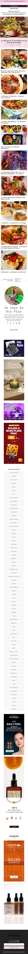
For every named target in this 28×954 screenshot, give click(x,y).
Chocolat (13, 537)
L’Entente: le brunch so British (13, 272)
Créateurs (13, 551)
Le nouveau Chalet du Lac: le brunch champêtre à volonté (12, 172)
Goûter (14, 594)
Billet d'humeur (14, 497)
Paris (14, 648)
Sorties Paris (14, 691)
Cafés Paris (14, 533)
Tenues (14, 698)
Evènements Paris (14, 569)
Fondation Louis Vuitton (14, 576)
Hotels (14, 601)
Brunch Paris (14, 522)
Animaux (14, 476)
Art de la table (14, 479)
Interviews (14, 605)
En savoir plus (14, 45)
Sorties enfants (14, 687)
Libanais (14, 608)
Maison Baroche (14, 619)
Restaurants (14, 676)
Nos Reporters (14, 942)
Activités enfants (14, 472)
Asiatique (14, 483)
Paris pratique (13, 655)
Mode (14, 626)
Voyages (14, 705)
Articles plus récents (18, 280)
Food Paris (14, 580)
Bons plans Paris (14, 508)
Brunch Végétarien (14, 526)
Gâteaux (14, 590)
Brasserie (13, 515)
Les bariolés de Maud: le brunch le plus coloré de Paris (14, 247)
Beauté (14, 490)
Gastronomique (14, 587)
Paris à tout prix (14, 651)
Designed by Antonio (19, 952)
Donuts (14, 562)
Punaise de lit (13, 673)
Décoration (14, 558)
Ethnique (14, 565)
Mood (14, 630)
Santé (13, 680)
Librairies (13, 612)
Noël (14, 637)
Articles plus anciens (8, 280)
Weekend (14, 709)
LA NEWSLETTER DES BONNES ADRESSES (14, 1)
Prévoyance (14, 669)
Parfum (14, 644)
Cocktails (13, 540)
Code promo (14, 544)
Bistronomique (13, 501)
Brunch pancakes (14, 519)
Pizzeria (14, 662)
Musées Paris (14, 633)
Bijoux (13, 494)
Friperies (14, 583)
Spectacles (14, 694)
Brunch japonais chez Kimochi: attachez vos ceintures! (13, 71)
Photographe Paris (14, 658)
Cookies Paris (13, 547)
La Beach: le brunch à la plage (13, 223)
